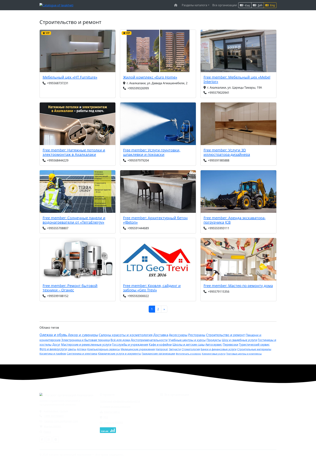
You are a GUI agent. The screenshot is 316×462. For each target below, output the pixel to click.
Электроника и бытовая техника (85, 340)
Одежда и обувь (53, 334)
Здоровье (166, 412)
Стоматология (191, 349)
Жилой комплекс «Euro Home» (150, 77)
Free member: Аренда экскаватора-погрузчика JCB (235, 220)
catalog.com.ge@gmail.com (61, 421)
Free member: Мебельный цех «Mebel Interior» (237, 79)
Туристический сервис (254, 345)
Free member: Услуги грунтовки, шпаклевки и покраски (151, 152)
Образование (168, 417)
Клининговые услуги (213, 353)
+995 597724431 (54, 416)
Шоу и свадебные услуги (239, 340)
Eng (272, 5)
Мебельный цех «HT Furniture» (70, 77)
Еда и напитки (228, 406)
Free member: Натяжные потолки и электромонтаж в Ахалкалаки (74, 152)
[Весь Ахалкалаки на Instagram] (48, 439)
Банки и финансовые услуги (218, 349)
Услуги (223, 427)
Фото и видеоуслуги (53, 349)
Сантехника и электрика (82, 353)
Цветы (72, 349)
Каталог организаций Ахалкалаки (69, 395)
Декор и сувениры (83, 334)
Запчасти (175, 349)
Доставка (160, 335)
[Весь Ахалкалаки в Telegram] (56, 439)
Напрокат (162, 349)
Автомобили (168, 401)
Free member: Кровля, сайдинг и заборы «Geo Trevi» (152, 287)
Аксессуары (178, 335)
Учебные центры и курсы (187, 340)
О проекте (107, 395)
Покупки (224, 422)
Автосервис (213, 345)
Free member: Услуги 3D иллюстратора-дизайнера (227, 152)
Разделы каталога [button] (194, 5)
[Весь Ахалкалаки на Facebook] (42, 439)
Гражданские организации (158, 353)
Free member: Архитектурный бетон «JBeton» (155, 220)
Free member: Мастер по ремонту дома (238, 285)
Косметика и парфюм (53, 353)
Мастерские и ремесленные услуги (86, 345)
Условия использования (115, 406)
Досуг (56, 345)
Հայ (247, 5)
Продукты (213, 340)
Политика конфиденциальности (120, 401)
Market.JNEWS (52, 426)
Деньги (164, 406)
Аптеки (81, 349)
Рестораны (196, 335)
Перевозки (230, 345)
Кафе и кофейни (160, 345)
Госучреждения (229, 401)
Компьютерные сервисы (103, 349)
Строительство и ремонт (225, 335)
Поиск (47, 432)
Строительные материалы (254, 349)
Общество (225, 417)
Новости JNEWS (113, 422)
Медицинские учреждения (138, 349)
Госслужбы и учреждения (130, 345)
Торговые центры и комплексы (244, 353)
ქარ (259, 5)
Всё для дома (120, 340)
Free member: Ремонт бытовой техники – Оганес (70, 287)
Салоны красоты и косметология (126, 335)
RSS (106, 417)
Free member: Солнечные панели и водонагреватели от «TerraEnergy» (74, 220)
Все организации (224, 5)
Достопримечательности (149, 340)
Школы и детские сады (188, 345)
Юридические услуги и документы (119, 353)
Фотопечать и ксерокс (188, 353)
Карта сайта (112, 412)
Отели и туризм (170, 422)
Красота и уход (228, 412)
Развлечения (168, 427)
